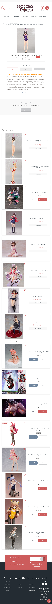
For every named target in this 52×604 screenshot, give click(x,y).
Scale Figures (7, 16)
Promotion (36, 20)
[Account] (42, 9)
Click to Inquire (38, 144)
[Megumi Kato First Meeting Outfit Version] (38, 271)
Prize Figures (25, 16)
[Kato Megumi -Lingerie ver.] (38, 245)
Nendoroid (16, 16)
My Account (7, 581)
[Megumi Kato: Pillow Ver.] (38, 297)
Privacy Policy (37, 566)
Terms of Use (31, 581)
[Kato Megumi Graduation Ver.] (38, 220)
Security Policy (32, 590)
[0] (49, 602)
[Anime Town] (25, 8)
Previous (4, 41)
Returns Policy (32, 587)
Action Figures (42, 16)
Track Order (7, 584)
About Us (19, 581)
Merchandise (33, 16)
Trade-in (7, 590)
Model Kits (14, 20)
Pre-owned (22, 20)
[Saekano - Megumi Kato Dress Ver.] (38, 323)
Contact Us (19, 587)
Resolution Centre (7, 587)
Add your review (26, 110)
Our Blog (19, 584)
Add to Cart (42, 199)
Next (47, 41)
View (33, 199)
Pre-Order (29, 20)
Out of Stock (38, 148)
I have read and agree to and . (37, 564)
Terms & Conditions (36, 564)
